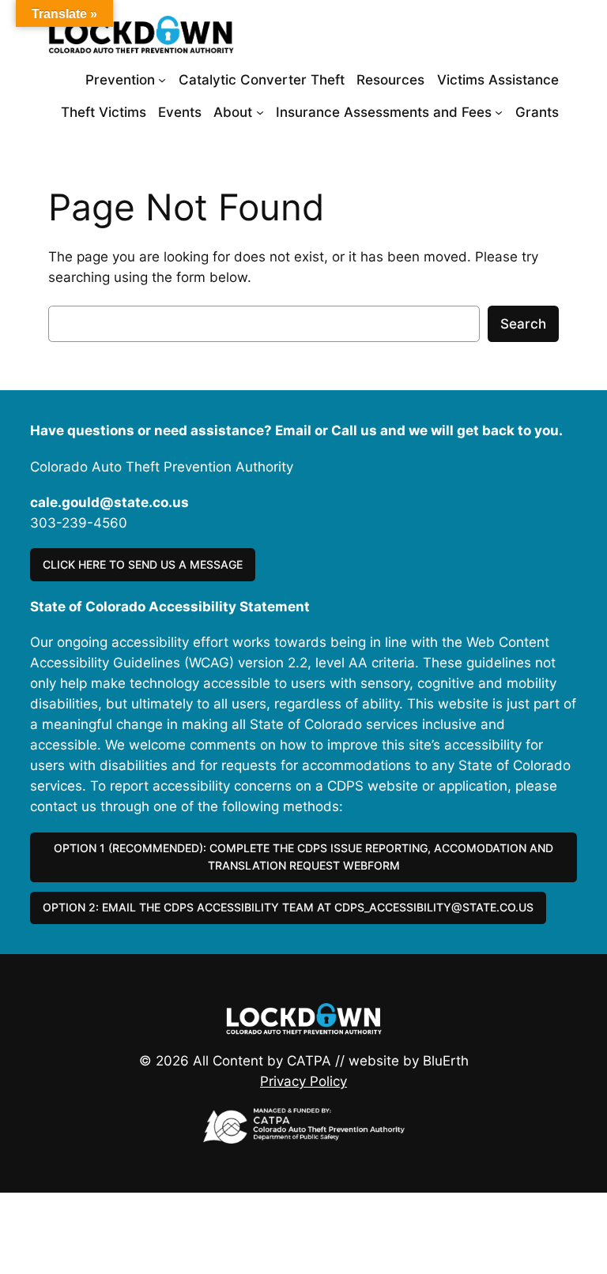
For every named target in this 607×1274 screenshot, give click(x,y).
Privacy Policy (303, 1081)
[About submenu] (260, 112)
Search (523, 324)
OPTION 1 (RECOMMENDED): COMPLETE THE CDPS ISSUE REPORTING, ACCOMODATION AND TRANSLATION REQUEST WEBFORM (303, 856)
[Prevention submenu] (162, 80)
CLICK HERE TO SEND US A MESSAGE (143, 564)
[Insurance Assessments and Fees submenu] (499, 112)
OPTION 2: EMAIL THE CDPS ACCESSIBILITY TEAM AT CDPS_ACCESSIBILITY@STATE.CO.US (288, 907)
